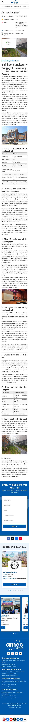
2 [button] (8, 590)
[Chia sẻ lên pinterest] (20, 538)
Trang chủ (4, 6)
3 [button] (10, 590)
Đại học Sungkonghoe (10, 572)
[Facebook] (8, 653)
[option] (14, 569)
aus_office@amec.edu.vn (11, 675)
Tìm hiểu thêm (14, 584)
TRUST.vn (18, 707)
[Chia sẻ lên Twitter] (12, 538)
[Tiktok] (20, 653)
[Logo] (14, 2)
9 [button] (20, 590)
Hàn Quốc (18, 6)
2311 (14, 696)
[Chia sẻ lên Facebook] (8, 538)
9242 (11, 696)
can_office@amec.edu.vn (11, 686)
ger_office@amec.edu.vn (11, 666)
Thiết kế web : (12, 707)
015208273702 (11, 664)
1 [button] (6, 590)
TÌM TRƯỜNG (11, 6)
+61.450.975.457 (11, 673)
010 (8, 696)
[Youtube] (12, 653)
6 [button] (15, 590)
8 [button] (18, 590)
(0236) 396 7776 (17, 622)
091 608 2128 (8, 622)
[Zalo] (16, 653)
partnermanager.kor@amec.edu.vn (13, 698)
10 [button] (22, 590)
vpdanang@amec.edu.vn (11, 624)
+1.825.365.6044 (11, 684)
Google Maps (8, 627)
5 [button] (13, 590)
